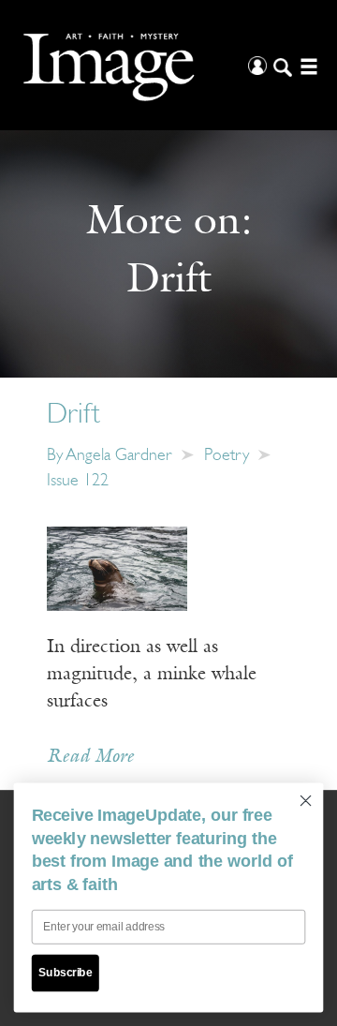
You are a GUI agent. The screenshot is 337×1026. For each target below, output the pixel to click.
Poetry (226, 456)
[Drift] (117, 567)
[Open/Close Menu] (306, 65)
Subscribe (65, 972)
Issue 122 (78, 481)
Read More (90, 757)
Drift (73, 415)
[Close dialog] (306, 800)
